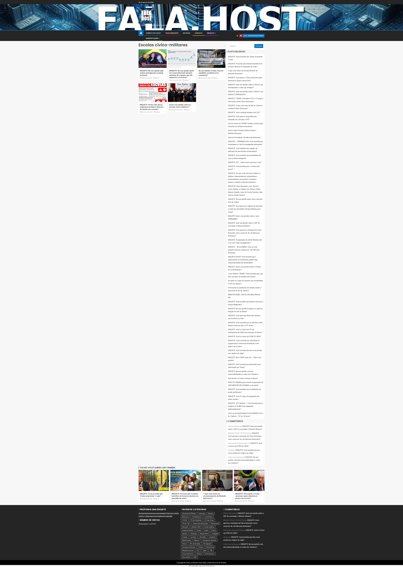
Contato (198, 33)
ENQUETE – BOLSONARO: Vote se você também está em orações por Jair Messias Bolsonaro (244, 250)
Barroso (210, 513)
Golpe (206, 530)
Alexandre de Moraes (189, 513)
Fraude (198, 530)
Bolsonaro (185, 517)
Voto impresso (210, 554)
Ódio (195, 557)
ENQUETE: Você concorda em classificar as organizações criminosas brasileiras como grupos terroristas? (244, 343)
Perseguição (207, 544)
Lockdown (212, 537)
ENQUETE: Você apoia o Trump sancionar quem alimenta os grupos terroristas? (247, 496)
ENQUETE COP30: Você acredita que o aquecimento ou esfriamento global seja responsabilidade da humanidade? (242, 260)
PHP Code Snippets (193, 566)
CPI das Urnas (209, 520)
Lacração (193, 537)
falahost (157, 78)
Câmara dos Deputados (200, 523)
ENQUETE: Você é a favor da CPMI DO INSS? (244, 336)
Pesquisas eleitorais (188, 547)
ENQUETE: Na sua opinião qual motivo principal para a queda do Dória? (151, 73)
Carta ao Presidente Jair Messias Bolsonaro (244, 137)
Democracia (215, 523)
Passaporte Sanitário (209, 540)
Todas (204, 550)
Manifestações (152, 38)
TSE (211, 550)
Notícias (186, 33)
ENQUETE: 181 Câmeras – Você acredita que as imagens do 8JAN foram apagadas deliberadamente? (245, 406)
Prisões (200, 547)
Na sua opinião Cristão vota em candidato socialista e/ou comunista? (211, 73)
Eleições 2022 (196, 527)
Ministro (197, 540)
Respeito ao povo (188, 550)
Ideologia (194, 533)
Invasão (184, 537)
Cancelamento (196, 517)
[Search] (237, 36)
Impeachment (204, 533)
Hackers (184, 533)
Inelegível (215, 533)
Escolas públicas (209, 527)
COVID (184, 520)
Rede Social (210, 547)
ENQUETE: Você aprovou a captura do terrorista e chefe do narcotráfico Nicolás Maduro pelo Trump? (245, 209)
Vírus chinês (186, 557)
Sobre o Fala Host (153, 33)
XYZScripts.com (210, 566)
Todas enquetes (171, 33)
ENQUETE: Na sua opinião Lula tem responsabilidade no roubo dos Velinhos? (244, 460)
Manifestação (186, 540)
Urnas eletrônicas (188, 554)
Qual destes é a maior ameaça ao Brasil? (243, 378)
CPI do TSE (186, 523)
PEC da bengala (195, 544)
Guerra (213, 530)
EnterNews (212, 563)
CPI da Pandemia (195, 520)
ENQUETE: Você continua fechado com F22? (244, 112)
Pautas (184, 544)
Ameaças (202, 513)
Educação (185, 527)
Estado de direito (187, 530)
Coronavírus (209, 517)
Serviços (210, 33)
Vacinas (199, 554)
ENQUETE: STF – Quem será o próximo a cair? (245, 162)
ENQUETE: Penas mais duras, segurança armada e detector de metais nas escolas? (152, 107)
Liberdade (202, 537)
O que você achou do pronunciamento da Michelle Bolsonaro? (214, 496)
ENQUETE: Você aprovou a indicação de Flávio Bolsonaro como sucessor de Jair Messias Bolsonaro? (245, 233)
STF (198, 550)
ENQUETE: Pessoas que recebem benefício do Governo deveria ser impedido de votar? (185, 496)
